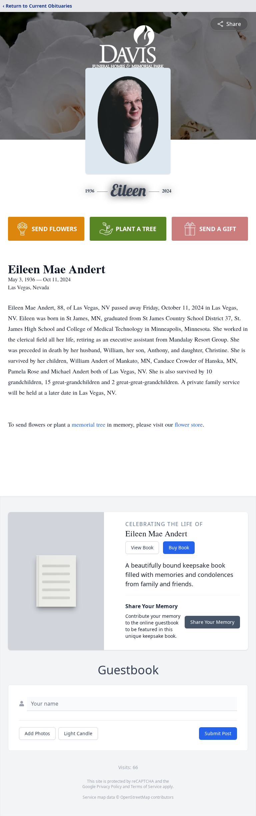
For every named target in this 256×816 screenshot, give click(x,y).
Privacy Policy (109, 786)
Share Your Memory (212, 622)
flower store (189, 424)
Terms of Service (146, 786)
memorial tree (88, 424)
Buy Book (179, 547)
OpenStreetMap (135, 797)
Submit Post (218, 733)
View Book (142, 547)
